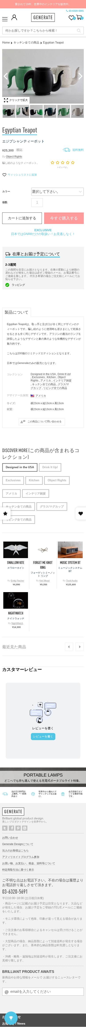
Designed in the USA (43, 374)
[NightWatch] (15, 600)
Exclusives (38, 377)
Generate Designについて (17, 844)
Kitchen (51, 377)
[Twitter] (4, 828)
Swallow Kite (15, 563)
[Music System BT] (70, 550)
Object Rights (14, 156)
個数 (4, 202)
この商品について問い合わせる (45, 421)
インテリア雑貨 (62, 380)
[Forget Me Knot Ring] (42, 550)
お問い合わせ (10, 837)
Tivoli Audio (72, 580)
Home (6, 42)
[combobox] (43, 30)
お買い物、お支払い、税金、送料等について (28, 863)
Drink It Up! (64, 374)
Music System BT (70, 563)
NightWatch (15, 613)
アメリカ (45, 380)
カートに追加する (22, 218)
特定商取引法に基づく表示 (18, 869)
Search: (79, 30)
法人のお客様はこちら (15, 850)
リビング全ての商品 (55, 388)
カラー (6, 191)
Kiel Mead (44, 580)
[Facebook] (11, 828)
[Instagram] (24, 828)
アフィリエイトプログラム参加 (20, 856)
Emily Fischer (17, 580)
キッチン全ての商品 (26, 42)
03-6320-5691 (76, 10)
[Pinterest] (18, 828)
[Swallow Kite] (15, 550)
